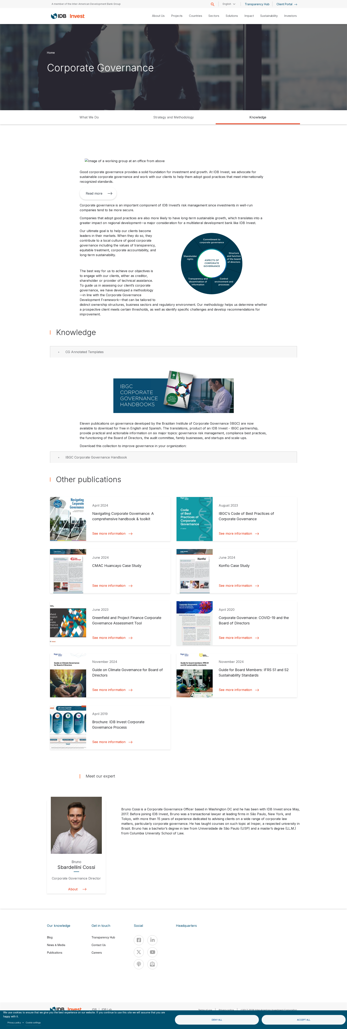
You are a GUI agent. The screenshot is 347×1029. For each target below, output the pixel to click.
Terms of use (205, 1010)
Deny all (217, 1019)
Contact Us (99, 945)
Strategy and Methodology (173, 117)
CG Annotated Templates (84, 352)
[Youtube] (152, 952)
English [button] (227, 3)
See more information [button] (109, 533)
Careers (97, 952)
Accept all (303, 1019)
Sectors (213, 16)
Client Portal (285, 4)
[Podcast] (139, 964)
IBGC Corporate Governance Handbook (96, 457)
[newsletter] (152, 964)
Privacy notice (226, 1010)
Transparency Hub (257, 4)
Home (51, 52)
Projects (177, 16)
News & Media (56, 945)
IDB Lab (107, 1009)
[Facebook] (139, 940)
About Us (158, 16)
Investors (290, 16)
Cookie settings (33, 1022)
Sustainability (269, 16)
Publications (54, 952)
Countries (195, 16)
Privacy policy (14, 1022)
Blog (50, 937)
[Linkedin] (152, 940)
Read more (94, 193)
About (73, 889)
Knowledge (257, 117)
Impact (249, 16)
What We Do (89, 117)
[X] (139, 952)
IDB (94, 1009)
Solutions (232, 16)
